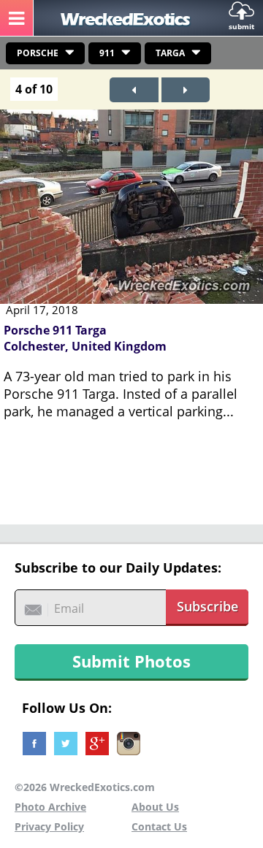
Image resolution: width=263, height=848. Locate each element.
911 (107, 53)
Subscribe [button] (207, 606)
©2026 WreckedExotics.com (85, 787)
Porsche (37, 53)
